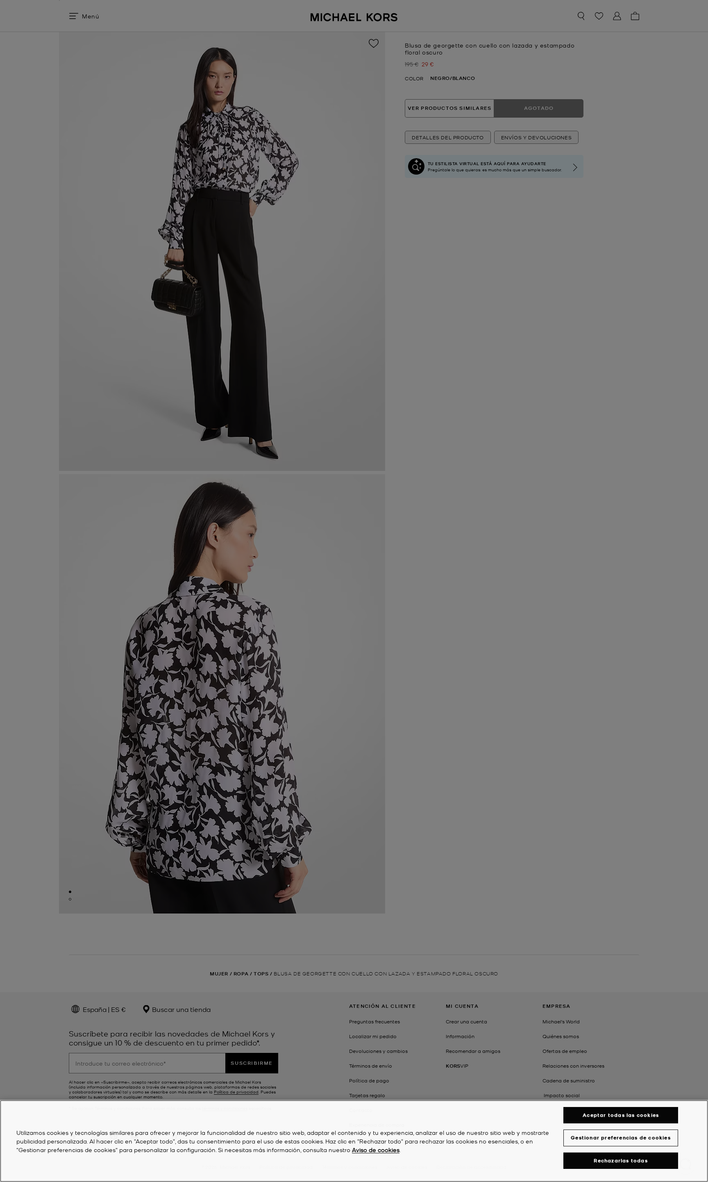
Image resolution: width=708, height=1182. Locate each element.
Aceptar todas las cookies (621, 1115)
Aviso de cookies (375, 1149)
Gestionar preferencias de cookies (621, 1137)
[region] (354, 1141)
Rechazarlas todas (620, 1160)
